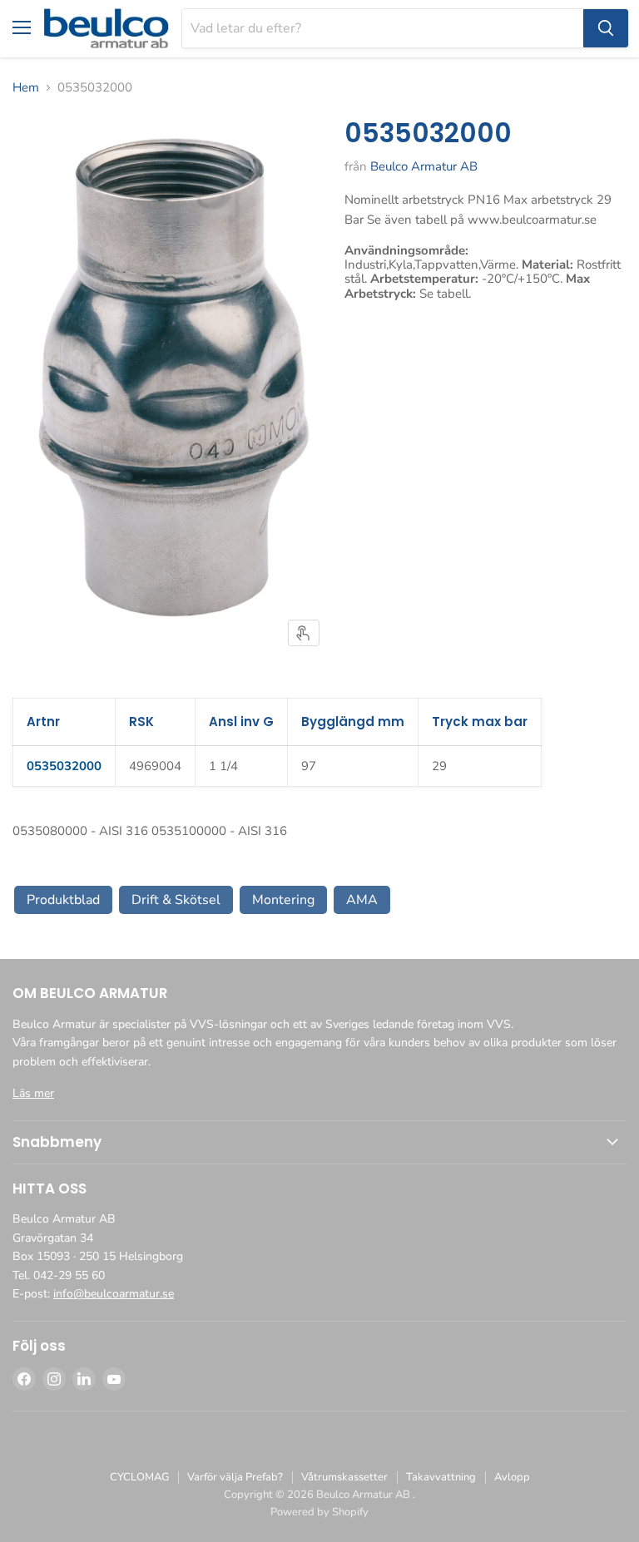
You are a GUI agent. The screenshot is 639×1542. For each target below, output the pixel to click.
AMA (362, 900)
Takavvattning (441, 1477)
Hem (25, 88)
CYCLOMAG (139, 1477)
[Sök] (605, 28)
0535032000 (64, 766)
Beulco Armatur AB (424, 166)
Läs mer (33, 1093)
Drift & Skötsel (175, 900)
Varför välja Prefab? (235, 1477)
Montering (283, 900)
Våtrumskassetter (344, 1477)
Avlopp (512, 1477)
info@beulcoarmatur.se (113, 1294)
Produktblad (63, 900)
